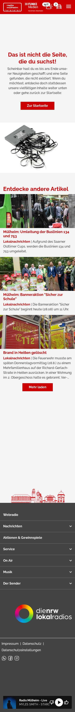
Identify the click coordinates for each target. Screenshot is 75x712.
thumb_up (66, 702)
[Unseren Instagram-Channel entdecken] (16, 658)
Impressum (10, 644)
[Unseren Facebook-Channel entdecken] (10, 658)
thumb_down (51, 702)
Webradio (10, 515)
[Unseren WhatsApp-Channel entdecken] (4, 658)
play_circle (59, 702)
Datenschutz (32, 644)
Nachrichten (12, 526)
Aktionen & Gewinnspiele (22, 538)
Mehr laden (37, 387)
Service (9, 549)
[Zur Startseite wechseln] (12, 7)
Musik (7, 572)
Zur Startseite (37, 106)
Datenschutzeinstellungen (21, 650)
